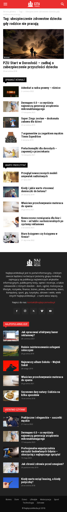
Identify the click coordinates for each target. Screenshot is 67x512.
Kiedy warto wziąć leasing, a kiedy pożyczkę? (40, 480)
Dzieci (24, 499)
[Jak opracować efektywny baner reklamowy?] (11, 336)
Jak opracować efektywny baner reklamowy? (39, 333)
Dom (16, 499)
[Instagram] (25, 311)
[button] (62, 4)
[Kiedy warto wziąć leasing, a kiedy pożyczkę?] (11, 482)
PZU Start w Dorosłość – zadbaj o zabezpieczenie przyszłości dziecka (30, 65)
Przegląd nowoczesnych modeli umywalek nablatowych (39, 174)
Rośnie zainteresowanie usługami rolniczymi (40, 348)
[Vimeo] (42, 311)
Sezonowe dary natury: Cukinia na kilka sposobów (40, 393)
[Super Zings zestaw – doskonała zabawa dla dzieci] (11, 122)
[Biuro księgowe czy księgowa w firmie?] (11, 237)
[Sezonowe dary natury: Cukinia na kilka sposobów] (11, 395)
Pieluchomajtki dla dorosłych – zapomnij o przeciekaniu (39, 150)
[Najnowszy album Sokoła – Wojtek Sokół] (11, 365)
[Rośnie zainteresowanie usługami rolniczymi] (11, 351)
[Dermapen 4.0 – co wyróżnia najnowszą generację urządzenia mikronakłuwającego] (11, 106)
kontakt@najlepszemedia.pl (41, 302)
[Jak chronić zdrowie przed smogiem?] (11, 467)
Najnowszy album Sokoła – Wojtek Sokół (40, 363)
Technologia (28, 502)
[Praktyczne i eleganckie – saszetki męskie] (11, 421)
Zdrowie (40, 502)
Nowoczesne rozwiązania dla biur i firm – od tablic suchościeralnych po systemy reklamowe (42, 221)
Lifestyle (33, 499)
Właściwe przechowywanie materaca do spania (42, 204)
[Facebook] (17, 311)
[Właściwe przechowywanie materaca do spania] (11, 206)
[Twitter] (33, 311)
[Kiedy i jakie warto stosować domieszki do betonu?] (11, 192)
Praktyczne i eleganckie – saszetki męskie (41, 419)
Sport (56, 499)
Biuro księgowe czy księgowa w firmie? (39, 235)
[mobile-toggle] (5, 4)
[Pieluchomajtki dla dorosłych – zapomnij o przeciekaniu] (11, 152)
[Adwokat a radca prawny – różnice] (11, 91)
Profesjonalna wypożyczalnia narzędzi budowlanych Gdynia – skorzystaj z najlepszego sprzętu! (40, 451)
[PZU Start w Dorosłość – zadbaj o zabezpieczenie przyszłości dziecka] (33, 44)
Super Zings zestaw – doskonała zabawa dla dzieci (40, 120)
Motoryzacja (45, 499)
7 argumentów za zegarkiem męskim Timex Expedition (42, 135)
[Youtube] (50, 311)
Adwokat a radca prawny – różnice (40, 87)
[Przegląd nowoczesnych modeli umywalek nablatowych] (11, 177)
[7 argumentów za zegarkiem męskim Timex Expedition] (11, 137)
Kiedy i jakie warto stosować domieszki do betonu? (37, 189)
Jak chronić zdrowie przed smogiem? (42, 464)
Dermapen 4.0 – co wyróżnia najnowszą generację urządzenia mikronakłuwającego (40, 106)
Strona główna (9, 11)
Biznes (7, 57)
